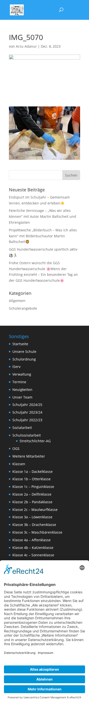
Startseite (20, 343)
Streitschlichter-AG (35, 441)
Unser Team (22, 397)
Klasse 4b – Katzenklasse (32, 547)
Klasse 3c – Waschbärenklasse (37, 532)
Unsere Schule (24, 351)
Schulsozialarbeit (26, 435)
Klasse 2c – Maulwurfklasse (35, 509)
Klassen (18, 464)
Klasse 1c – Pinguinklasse (33, 486)
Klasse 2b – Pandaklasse (32, 502)
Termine (19, 382)
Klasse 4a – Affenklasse (31, 540)
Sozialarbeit (22, 427)
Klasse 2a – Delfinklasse (31, 494)
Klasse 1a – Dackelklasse (32, 471)
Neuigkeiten (22, 389)
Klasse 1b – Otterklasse (31, 479)
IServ (16, 366)
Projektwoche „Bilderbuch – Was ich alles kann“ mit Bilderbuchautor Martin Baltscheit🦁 (43, 236)
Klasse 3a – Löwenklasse (32, 517)
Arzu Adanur (26, 46)
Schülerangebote (23, 308)
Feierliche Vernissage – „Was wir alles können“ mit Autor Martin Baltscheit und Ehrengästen (42, 216)
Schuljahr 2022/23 (27, 420)
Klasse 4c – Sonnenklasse (33, 555)
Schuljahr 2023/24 (27, 412)
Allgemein (17, 300)
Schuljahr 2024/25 (27, 404)
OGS (16, 448)
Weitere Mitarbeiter (28, 456)
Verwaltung (21, 374)
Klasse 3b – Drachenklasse (34, 524)
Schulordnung (24, 359)
